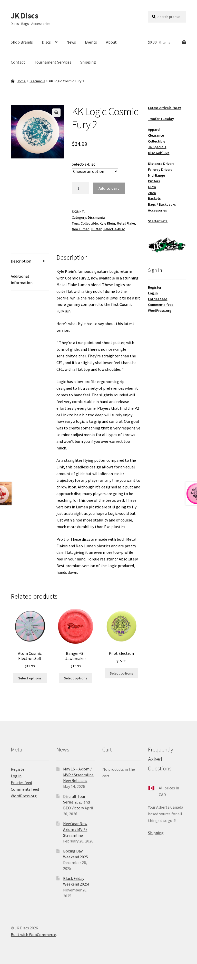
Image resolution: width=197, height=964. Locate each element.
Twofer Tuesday (161, 118)
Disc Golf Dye (158, 152)
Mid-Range (156, 175)
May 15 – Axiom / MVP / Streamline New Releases (78, 774)
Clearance (156, 135)
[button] (56, 112)
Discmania (37, 81)
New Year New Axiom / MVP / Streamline (75, 829)
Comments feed (160, 304)
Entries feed (157, 299)
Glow (152, 187)
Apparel (154, 129)
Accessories (157, 210)
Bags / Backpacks (162, 204)
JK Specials (157, 147)
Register (154, 287)
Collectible (89, 223)
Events (91, 42)
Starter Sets (158, 221)
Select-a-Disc (83, 164)
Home (21, 81)
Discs (46, 42)
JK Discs (24, 16)
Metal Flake (126, 223)
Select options (30, 678)
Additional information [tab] (22, 279)
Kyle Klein (107, 223)
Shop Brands (22, 42)
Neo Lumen (81, 229)
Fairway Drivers (160, 169)
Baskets (154, 198)
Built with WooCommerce (33, 934)
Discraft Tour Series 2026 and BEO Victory (76, 802)
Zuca (152, 192)
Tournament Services (52, 62)
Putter (96, 229)
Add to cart (108, 188)
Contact (18, 62)
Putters (154, 181)
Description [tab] (21, 261)
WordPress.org (159, 310)
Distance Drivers (161, 163)
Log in (153, 293)
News (71, 42)
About (111, 42)
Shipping (88, 62)
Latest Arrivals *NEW (164, 107)
